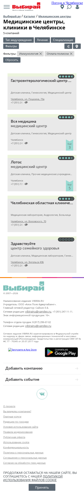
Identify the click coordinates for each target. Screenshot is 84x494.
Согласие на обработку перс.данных (24, 462)
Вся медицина (23, 122)
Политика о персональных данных (23, 452)
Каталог (29, 16)
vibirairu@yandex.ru (38, 311)
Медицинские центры (54, 16)
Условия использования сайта (20, 426)
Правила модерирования (18, 432)
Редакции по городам (16, 421)
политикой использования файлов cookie (33, 478)
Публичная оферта (14, 437)
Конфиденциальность (16, 447)
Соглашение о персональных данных (25, 457)
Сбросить (11, 60)
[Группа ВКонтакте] (42, 394)
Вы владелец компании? (17, 411)
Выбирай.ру (12, 16)
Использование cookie (16, 442)
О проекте (9, 406)
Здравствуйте (23, 244)
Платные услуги (12, 416)
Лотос (16, 162)
